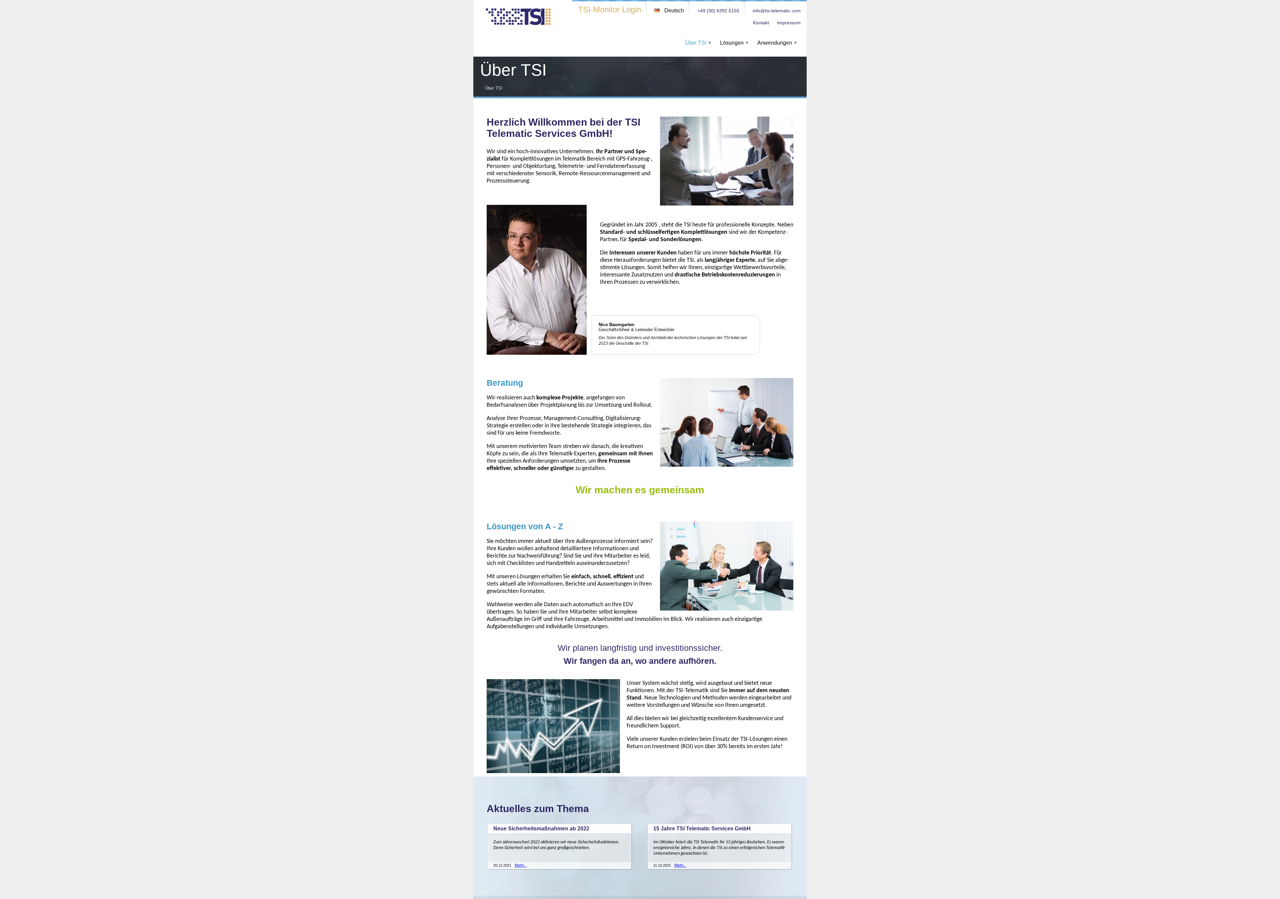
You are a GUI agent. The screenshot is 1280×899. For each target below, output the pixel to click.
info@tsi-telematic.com (777, 10)
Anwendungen (774, 43)
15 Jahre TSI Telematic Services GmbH (702, 828)
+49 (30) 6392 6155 (718, 10)
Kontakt (761, 22)
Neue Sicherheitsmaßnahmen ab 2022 (541, 828)
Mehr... (521, 865)
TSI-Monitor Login (609, 9)
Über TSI (695, 43)
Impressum (789, 22)
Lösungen (732, 43)
